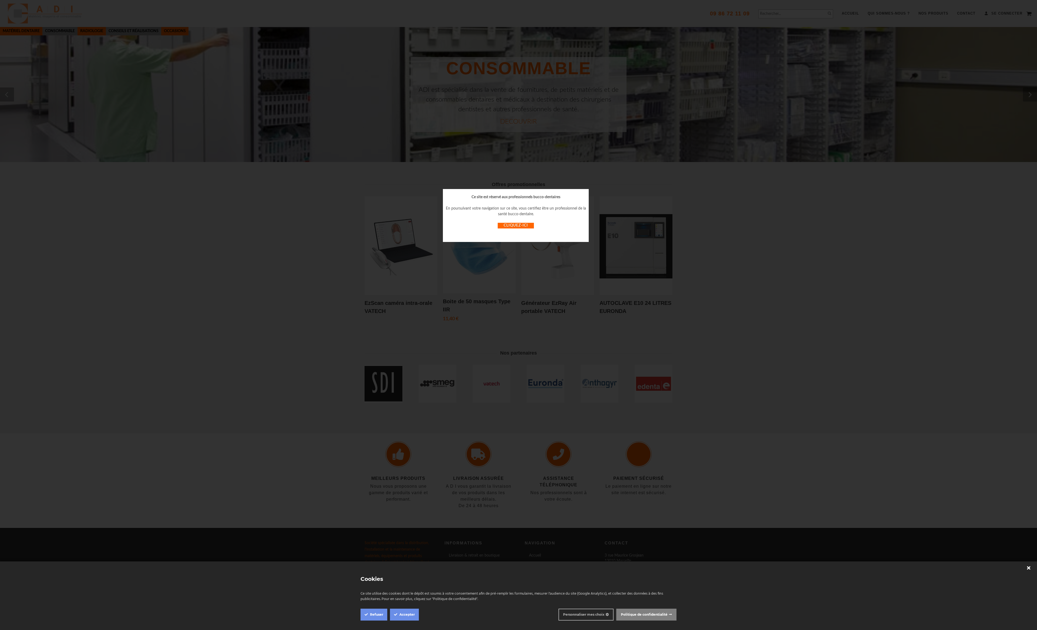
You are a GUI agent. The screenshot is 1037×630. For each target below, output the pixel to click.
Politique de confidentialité (644, 614)
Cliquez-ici (516, 225)
